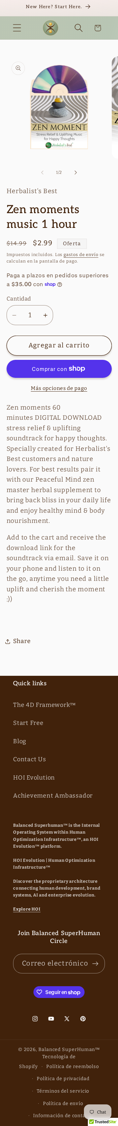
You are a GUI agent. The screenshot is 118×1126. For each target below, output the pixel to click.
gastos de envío (81, 254)
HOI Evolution (34, 777)
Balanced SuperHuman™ (69, 1049)
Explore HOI (27, 909)
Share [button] (22, 641)
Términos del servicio (63, 1091)
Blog (19, 741)
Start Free (28, 723)
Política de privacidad (63, 1078)
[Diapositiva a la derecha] (76, 172)
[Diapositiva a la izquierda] (42, 172)
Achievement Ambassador (53, 795)
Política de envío (63, 1103)
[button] (17, 28)
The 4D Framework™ (44, 705)
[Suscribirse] (95, 964)
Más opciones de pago (59, 388)
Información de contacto (63, 1115)
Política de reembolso (72, 1066)
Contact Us (29, 759)
